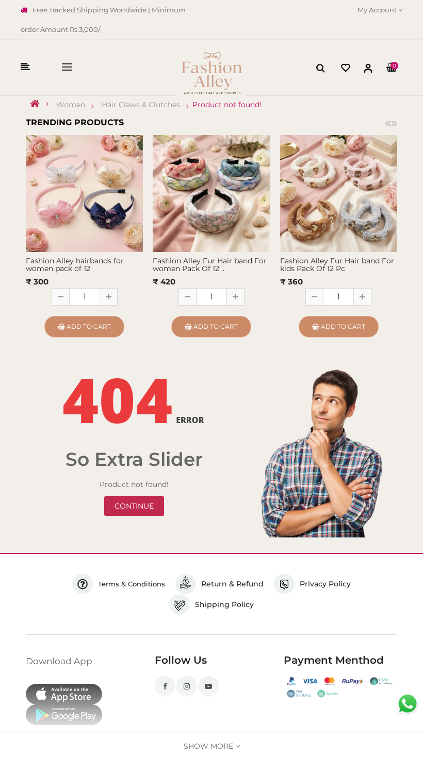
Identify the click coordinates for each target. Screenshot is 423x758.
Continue (134, 506)
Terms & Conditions (131, 584)
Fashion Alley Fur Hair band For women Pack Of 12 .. (210, 264)
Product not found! (227, 104)
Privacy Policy (325, 583)
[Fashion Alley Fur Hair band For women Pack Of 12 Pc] (211, 192)
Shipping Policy (224, 604)
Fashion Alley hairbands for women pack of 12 (75, 264)
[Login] (368, 70)
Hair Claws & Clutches (141, 104)
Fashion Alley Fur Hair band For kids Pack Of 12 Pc (337, 264)
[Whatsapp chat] (407, 704)
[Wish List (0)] (345, 69)
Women (70, 104)
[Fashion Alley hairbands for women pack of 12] (84, 192)
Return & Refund (232, 583)
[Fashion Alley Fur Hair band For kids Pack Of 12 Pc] (338, 192)
